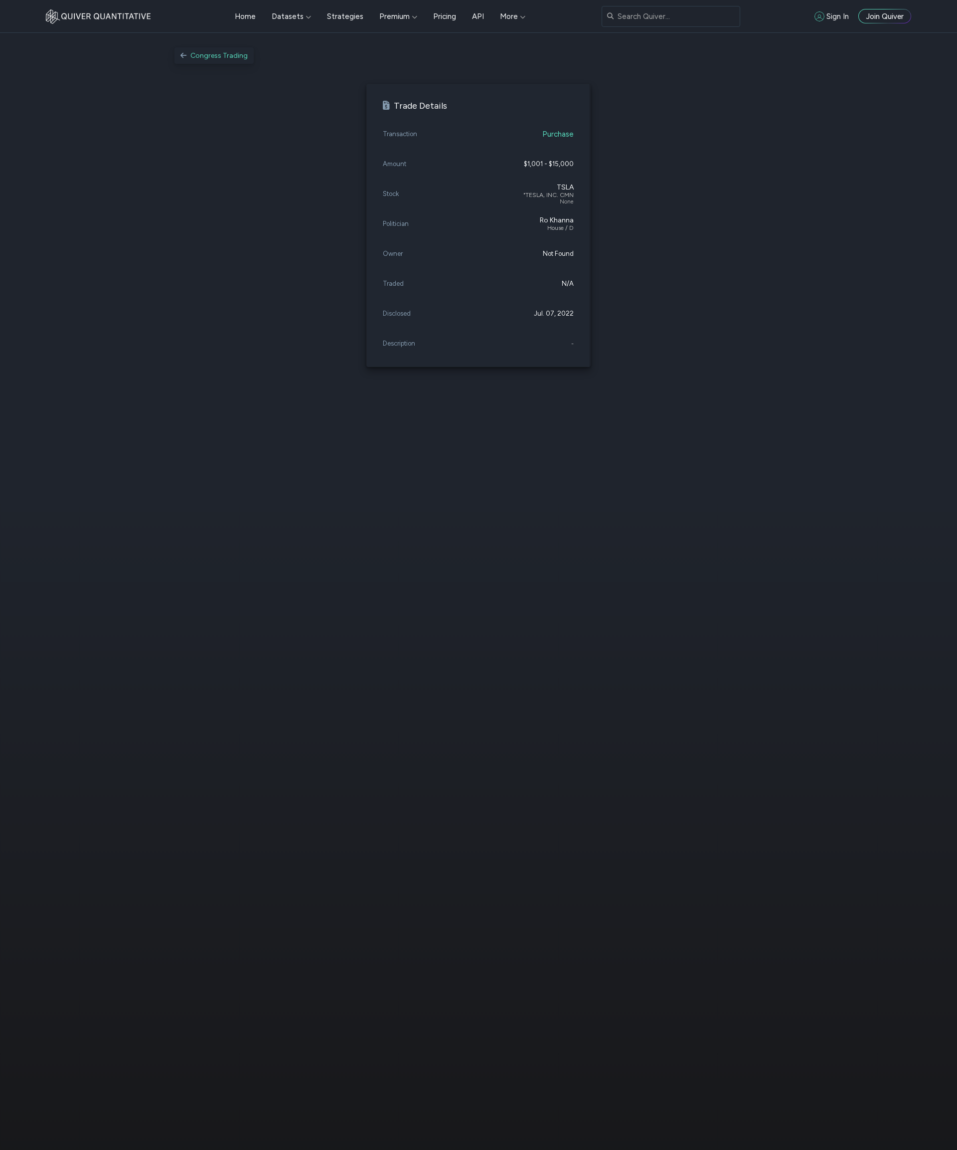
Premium (394, 16)
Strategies (345, 16)
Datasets (288, 16)
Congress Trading (219, 55)
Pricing (444, 16)
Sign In (837, 16)
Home (245, 16)
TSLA (565, 187)
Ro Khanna (557, 220)
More (509, 16)
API (478, 16)
